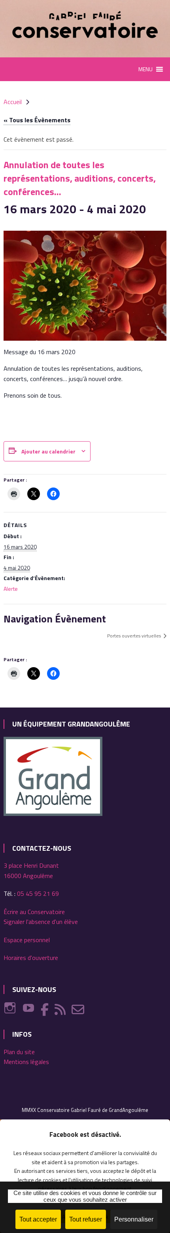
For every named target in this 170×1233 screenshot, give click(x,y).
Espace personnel (27, 940)
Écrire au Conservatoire (34, 911)
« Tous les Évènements (37, 120)
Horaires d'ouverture (31, 957)
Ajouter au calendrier (48, 451)
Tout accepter (38, 1219)
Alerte (11, 588)
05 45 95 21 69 (38, 893)
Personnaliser (133, 1219)
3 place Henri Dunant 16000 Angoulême (31, 870)
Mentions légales (26, 1061)
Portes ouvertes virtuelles (134, 635)
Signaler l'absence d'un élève (41, 921)
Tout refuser (85, 1219)
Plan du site (19, 1052)
